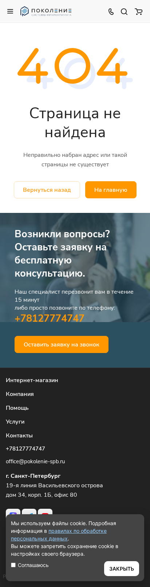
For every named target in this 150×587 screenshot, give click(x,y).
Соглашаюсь (33, 565)
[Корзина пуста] (138, 11)
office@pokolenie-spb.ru (35, 461)
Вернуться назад (47, 190)
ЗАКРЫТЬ (121, 569)
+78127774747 (49, 318)
